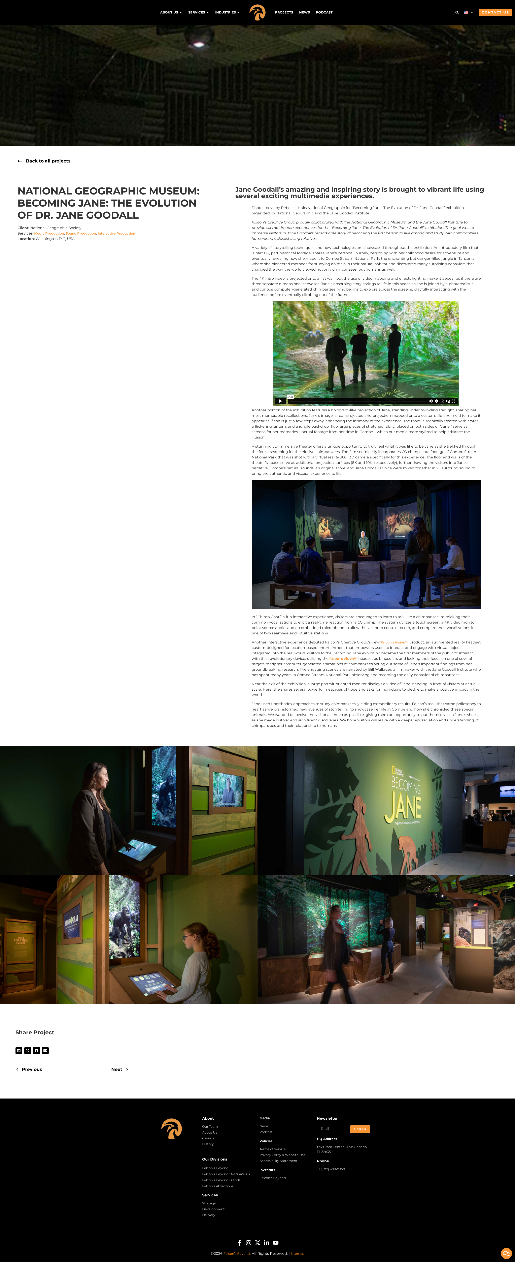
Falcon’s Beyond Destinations (226, 1174)
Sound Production (81, 233)
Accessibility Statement (279, 1161)
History (208, 1144)
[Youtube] (276, 1243)
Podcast (266, 1132)
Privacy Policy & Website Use (283, 1155)
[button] (468, 12)
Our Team (210, 1127)
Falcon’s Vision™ (395, 642)
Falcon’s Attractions (218, 1186)
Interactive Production (116, 233)
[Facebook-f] (239, 1243)
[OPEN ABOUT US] (180, 12)
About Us (209, 1132)
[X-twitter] (257, 1243)
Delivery (208, 1215)
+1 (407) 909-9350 (331, 1169)
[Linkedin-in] (267, 1243)
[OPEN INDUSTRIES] (238, 12)
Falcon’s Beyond (215, 1168)
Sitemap (297, 1254)
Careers (208, 1138)
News (264, 1126)
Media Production (48, 233)
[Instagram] (248, 1243)
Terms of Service (273, 1149)
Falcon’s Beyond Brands (221, 1180)
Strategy (209, 1203)
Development (213, 1209)
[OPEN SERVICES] (207, 12)
